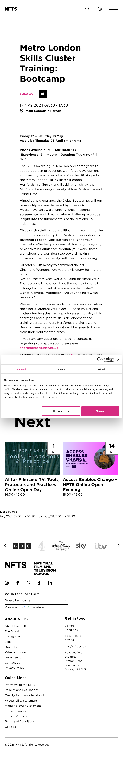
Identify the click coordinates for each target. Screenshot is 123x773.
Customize (59, 410)
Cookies (10, 726)
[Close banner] (118, 360)
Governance (13, 657)
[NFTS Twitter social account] (29, 583)
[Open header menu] (113, 9)
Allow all (100, 410)
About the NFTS (16, 625)
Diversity (11, 647)
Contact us (12, 662)
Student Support (16, 710)
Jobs (8, 641)
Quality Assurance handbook (25, 695)
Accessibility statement (21, 700)
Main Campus (36, 110)
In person (53, 110)
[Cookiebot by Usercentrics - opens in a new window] (100, 359)
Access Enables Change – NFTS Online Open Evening (90, 469)
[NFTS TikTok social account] (39, 583)
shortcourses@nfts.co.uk (39, 347)
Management (14, 636)
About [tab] (101, 369)
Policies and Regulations (22, 689)
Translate (37, 607)
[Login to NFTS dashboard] (100, 9)
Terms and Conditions (20, 721)
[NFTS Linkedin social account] (50, 583)
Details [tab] (62, 369)
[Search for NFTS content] (87, 9)
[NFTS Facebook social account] (18, 583)
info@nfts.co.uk (75, 646)
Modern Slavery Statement (23, 705)
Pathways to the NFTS (20, 684)
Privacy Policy (14, 667)
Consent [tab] (21, 369)
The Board (12, 631)
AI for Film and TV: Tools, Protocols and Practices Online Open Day (32, 469)
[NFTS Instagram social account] (7, 583)
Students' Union (16, 716)
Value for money (16, 652)
